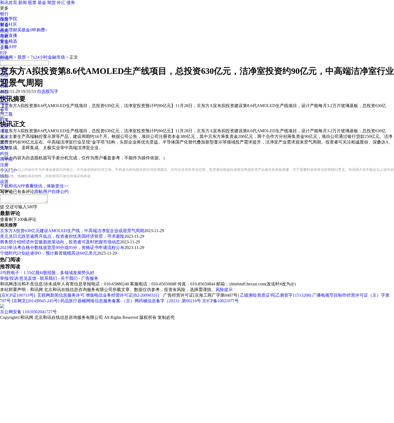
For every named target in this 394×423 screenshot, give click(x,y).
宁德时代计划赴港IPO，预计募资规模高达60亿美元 (48, 253)
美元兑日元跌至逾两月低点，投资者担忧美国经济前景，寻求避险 (62, 236)
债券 (70, 2)
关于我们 (69, 278)
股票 (32, 2)
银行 (4, 14)
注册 (4, 165)
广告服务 (89, 278)
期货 (51, 2)
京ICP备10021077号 (220, 301)
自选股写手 (47, 91)
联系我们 (48, 278)
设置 (4, 181)
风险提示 (224, 289)
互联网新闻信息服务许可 (60, 295)
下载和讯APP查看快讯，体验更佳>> (34, 186)
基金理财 (8, 30)
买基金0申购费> (32, 30)
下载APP (8, 46)
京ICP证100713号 (17, 295)
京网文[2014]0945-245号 (35, 301)
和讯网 (6, 57)
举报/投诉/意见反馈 (18, 278)
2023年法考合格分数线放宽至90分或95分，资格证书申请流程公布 (62, 247)
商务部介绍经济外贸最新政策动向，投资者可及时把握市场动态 (60, 242)
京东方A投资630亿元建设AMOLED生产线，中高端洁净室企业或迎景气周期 (72, 230)
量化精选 (8, 41)
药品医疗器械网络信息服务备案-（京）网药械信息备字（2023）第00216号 (130, 301)
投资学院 (8, 18)
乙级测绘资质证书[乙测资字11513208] (275, 295)
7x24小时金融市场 (48, 57)
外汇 (61, 2)
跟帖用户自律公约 (51, 191)
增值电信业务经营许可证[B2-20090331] (122, 295)
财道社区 (8, 24)
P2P (3, 53)
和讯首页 (8, 2)
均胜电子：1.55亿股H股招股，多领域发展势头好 (48, 272)
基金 (42, 2)
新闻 (22, 2)
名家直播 (8, 35)
